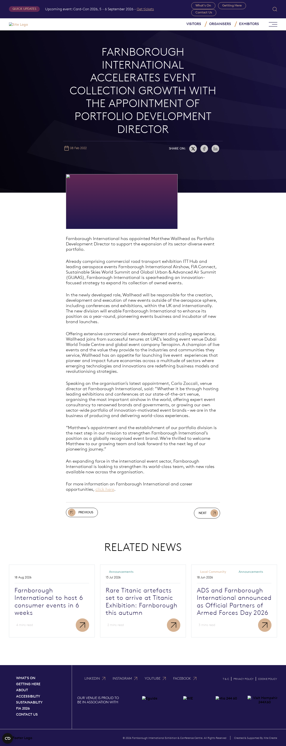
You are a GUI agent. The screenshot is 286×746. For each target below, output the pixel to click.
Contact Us (204, 12)
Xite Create (270, 738)
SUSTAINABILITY (29, 702)
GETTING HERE (28, 684)
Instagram (122, 678)
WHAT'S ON (25, 678)
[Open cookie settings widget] (7, 738)
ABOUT (22, 690)
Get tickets (145, 9)
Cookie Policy (267, 679)
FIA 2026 (23, 708)
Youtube (152, 678)
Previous (85, 512)
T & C (226, 679)
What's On (203, 5)
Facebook (182, 678)
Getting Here (232, 5)
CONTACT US (27, 714)
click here (104, 489)
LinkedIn (92, 678)
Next (202, 513)
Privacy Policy (243, 679)
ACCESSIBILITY (28, 696)
